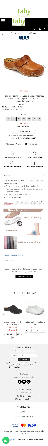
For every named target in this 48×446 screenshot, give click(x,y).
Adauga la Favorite (15, 144)
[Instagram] (28, 382)
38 (24, 119)
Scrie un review (24, 276)
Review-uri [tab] (8, 260)
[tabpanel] (24, 65)
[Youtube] (24, 382)
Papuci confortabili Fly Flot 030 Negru (13, 323)
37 (18, 119)
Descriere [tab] (7, 175)
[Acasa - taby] (24, 12)
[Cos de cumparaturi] (39, 28)
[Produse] (3, 21)
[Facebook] (20, 382)
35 (8, 119)
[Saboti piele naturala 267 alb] (35, 309)
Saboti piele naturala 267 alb (35, 323)
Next (44, 67)
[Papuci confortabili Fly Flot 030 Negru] (13, 309)
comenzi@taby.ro (25, 399)
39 (29, 119)
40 (34, 119)
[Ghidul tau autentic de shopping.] (10, 439)
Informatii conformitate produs (14, 255)
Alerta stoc (25, 131)
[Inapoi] (1, 33)
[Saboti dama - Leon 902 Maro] (24, 65)
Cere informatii (32, 144)
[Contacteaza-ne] (34, 28)
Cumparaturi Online (36, 439)
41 (39, 119)
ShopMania (22, 439)
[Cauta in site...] (45, 28)
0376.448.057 (25, 396)
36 (13, 119)
